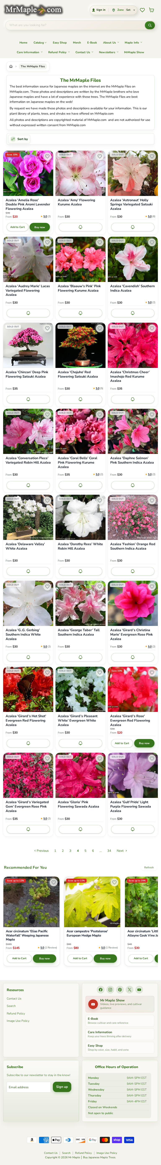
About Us (109, 43)
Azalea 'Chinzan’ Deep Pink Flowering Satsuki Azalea (27, 374)
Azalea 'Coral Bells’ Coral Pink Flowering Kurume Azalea (77, 462)
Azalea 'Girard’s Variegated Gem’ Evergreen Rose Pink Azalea (27, 806)
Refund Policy (57, 52)
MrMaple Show (134, 52)
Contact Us (82, 52)
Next (120, 851)
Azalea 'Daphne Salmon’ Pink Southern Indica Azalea (132, 460)
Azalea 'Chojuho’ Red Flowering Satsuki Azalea (78, 374)
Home (23, 43)
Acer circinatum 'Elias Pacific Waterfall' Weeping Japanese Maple (27, 935)
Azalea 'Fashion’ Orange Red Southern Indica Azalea (132, 546)
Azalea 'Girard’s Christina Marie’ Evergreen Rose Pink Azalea (131, 634)
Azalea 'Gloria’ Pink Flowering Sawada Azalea (78, 804)
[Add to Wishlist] (47, 156)
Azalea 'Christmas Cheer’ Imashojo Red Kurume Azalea (130, 376)
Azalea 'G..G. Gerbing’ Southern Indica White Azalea (23, 634)
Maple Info (132, 43)
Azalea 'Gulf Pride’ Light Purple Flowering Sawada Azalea (130, 806)
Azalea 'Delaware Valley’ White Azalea (25, 546)
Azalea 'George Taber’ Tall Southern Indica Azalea (79, 632)
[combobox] (75, 25)
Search (11, 1006)
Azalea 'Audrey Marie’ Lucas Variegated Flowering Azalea (28, 290)
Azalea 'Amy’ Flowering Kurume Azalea (76, 202)
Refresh (149, 867)
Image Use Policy (18, 1021)
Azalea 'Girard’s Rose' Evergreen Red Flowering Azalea (130, 720)
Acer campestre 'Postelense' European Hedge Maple (87, 933)
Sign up (62, 1086)
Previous (42, 851)
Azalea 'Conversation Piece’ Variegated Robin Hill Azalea (28, 460)
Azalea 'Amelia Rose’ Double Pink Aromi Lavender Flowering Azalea (28, 204)
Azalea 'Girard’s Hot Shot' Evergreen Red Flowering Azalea (26, 720)
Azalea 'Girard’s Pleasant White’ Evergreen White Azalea (77, 720)
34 (109, 851)
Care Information (28, 52)
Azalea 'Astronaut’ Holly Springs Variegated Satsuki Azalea (131, 204)
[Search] (150, 25)
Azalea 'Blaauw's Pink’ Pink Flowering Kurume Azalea (79, 288)
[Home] (11, 66)
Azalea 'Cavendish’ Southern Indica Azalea (132, 288)
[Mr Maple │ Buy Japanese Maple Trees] (36, 10)
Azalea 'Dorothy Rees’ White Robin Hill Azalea (80, 546)
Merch (77, 43)
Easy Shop (60, 43)
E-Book (92, 43)
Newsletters (107, 52)
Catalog (39, 43)
